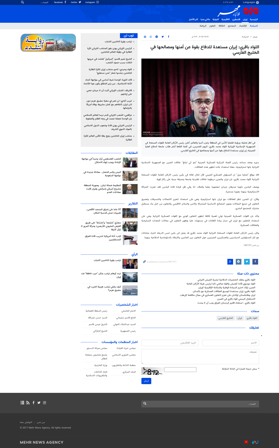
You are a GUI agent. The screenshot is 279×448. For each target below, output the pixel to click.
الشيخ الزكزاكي (100, 331)
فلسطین (236, 19)
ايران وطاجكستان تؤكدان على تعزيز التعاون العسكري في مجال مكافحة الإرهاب (217, 295)
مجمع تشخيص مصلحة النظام (96, 356)
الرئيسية (254, 19)
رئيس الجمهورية (128, 331)
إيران (245, 19)
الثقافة (222, 26)
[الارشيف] (22, 403)
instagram (90, 2)
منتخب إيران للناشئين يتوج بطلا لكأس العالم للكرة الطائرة (108, 138)
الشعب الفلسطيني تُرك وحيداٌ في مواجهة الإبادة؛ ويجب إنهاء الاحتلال (101, 160)
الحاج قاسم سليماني (126, 318)
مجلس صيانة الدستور (96, 348)
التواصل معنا (26, 422)
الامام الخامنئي (128, 311)
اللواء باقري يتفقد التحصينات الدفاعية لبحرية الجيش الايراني (226, 280)
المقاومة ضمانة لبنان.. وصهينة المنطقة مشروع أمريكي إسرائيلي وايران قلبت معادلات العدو (102, 189)
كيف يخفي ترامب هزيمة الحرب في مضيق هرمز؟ (104, 288)
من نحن (41, 422)
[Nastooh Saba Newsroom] (253, 442)
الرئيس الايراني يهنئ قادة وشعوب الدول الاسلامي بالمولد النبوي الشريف (108, 127)
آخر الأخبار (193, 19)
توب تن (129, 35)
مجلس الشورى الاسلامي (124, 355)
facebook (58, 2)
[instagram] (44, 403)
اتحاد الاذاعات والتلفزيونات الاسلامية (96, 374)
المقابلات (132, 153)
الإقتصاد (243, 26)
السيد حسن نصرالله (97, 318)
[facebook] (33, 403)
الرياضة (203, 26)
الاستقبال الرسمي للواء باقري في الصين (236, 299)
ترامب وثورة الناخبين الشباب (118, 42)
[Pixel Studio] (244, 442)
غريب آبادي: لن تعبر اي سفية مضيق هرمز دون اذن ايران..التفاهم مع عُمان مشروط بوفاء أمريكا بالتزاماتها (109, 104)
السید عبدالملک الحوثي (124, 324)
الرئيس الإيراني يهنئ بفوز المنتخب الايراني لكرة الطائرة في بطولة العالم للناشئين (109, 50)
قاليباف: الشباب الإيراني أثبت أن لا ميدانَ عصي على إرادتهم (109, 92)
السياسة (254, 26)
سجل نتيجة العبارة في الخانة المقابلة (240, 369)
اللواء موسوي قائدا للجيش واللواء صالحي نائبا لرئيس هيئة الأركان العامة (221, 284)
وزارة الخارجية (100, 365)
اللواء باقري (252, 318)
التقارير (133, 203)
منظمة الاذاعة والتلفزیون (124, 365)
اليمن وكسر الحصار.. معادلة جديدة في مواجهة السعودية (102, 174)
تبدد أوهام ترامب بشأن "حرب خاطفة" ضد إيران (101, 275)
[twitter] (39, 403)
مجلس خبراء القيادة (126, 348)
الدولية (216, 19)
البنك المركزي (129, 372)
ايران (240, 318)
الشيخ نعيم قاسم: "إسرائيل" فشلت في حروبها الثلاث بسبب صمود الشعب (109, 61)
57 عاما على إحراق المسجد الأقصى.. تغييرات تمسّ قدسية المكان (103, 211)
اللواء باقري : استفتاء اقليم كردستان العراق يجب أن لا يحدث (226, 303)
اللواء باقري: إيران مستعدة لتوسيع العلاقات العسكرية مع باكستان (224, 291)
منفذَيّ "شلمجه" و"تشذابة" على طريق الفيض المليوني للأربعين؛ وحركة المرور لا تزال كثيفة (101, 226)
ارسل (146, 381)
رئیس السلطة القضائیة (96, 311)
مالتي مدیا (205, 19)
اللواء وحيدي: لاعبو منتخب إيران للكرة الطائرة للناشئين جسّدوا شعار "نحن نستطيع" (110, 71)
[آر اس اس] (27, 403)
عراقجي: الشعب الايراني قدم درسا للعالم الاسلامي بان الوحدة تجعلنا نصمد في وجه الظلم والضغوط (108, 117)
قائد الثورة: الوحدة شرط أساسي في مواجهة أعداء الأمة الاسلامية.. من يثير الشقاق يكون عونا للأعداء (108, 81)
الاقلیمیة (225, 19)
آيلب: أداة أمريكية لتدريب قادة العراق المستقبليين (103, 238)
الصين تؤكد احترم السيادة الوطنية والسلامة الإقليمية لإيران (226, 288)
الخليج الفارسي (225, 318)
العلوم (212, 26)
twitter (74, 2)
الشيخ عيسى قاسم (98, 324)
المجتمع (232, 26)
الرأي (135, 254)
